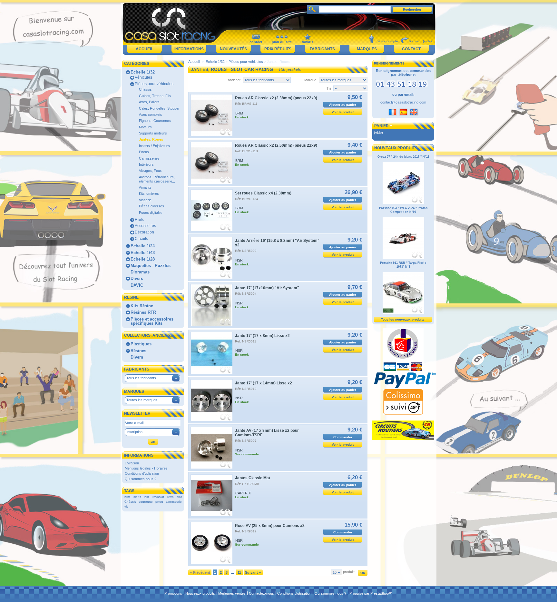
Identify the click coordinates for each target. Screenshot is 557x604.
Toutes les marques (141, 400)
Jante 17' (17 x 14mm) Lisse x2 (263, 383)
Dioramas (140, 272)
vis (126, 506)
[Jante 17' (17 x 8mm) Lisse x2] (212, 353)
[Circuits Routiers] (403, 439)
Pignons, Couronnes (155, 121)
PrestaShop (379, 593)
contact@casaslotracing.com (403, 102)
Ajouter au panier (342, 104)
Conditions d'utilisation (142, 473)
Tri (329, 88)
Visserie (145, 200)
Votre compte (387, 41)
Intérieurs (146, 164)
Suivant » (253, 572)
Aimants (145, 187)
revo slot (174, 497)
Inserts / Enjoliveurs (154, 146)
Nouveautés (233, 49)
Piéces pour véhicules (154, 84)
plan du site (282, 42)
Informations (189, 49)
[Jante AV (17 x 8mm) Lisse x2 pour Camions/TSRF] (212, 448)
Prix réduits (277, 49)
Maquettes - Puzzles (151, 265)
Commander (342, 437)
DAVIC (137, 285)
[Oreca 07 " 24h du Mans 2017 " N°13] (403, 202)
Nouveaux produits (395, 148)
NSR (239, 260)
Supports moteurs (153, 133)
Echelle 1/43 (143, 252)
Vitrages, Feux (150, 171)
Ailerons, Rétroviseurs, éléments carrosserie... (157, 179)
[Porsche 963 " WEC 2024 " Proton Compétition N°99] (403, 258)
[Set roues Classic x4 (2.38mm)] (212, 210)
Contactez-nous (261, 593)
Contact (411, 49)
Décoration (144, 232)
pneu (159, 501)
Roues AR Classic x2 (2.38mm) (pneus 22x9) (276, 98)
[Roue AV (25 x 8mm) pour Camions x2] (212, 543)
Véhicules (143, 77)
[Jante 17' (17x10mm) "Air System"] (212, 305)
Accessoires (145, 225)
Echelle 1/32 (143, 72)
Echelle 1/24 (143, 245)
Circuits (141, 238)
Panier (381, 126)
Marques (367, 49)
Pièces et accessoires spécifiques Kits (152, 321)
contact (255, 42)
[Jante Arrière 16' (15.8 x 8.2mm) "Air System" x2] (212, 258)
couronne (146, 501)
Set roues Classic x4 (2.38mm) (263, 193)
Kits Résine (142, 305)
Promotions (173, 593)
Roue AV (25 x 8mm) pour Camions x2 (270, 525)
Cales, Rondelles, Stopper (159, 108)
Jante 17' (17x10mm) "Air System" (267, 288)
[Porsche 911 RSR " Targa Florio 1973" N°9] (403, 312)
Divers (137, 278)
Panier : (415, 41)
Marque (310, 80)
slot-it (137, 497)
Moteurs (145, 127)
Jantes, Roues (151, 139)
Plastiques (141, 344)
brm (127, 497)
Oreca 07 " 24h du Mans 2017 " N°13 (403, 156)
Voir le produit (343, 112)
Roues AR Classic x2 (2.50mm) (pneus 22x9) (276, 145)
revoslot (158, 497)
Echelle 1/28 (143, 259)
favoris (307, 42)
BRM (239, 113)
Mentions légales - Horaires (146, 468)
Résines (138, 350)
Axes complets (150, 114)
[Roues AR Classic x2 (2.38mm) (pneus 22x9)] (212, 115)
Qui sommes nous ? (140, 479)
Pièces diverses (151, 206)
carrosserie (174, 501)
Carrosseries (149, 158)
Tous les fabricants (141, 378)
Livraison (132, 463)
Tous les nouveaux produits (403, 319)
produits (349, 572)
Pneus (144, 152)
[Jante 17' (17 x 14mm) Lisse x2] (212, 400)
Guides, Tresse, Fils (155, 96)
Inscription (134, 432)
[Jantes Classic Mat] (212, 495)
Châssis (145, 89)
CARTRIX (243, 493)
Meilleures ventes (232, 593)
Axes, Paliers (149, 102)
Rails (139, 219)
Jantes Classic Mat (252, 478)
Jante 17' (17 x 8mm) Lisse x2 (262, 335)
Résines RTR (143, 312)
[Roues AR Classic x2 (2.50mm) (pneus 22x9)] (212, 163)
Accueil (144, 49)
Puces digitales (150, 212)
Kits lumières (149, 193)
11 (239, 572)
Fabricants (322, 49)
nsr (146, 497)
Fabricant (233, 80)
